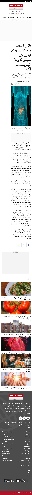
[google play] (10, 481)
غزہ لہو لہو (27, 437)
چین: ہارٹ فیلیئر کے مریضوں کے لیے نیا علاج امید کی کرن (16, 353)
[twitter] (23, 245)
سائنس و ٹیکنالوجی (25, 465)
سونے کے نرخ (27, 458)
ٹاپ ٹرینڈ (27, 451)
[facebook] (28, 245)
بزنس (28, 470)
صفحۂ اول (28, 17)
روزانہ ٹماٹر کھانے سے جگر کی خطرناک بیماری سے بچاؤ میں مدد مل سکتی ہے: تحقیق (16, 317)
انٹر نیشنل (27, 442)
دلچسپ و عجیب (26, 453)
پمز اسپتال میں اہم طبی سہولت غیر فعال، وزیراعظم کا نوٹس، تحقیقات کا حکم (17, 335)
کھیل (17, 17)
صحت (28, 456)
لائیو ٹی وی (16, 14)
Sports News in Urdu (8, 437)
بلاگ (28, 468)
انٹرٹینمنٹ (27, 446)
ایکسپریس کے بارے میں (27, 425)
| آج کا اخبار (21, 14)
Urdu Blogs (5, 451)
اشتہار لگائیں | (11, 14)
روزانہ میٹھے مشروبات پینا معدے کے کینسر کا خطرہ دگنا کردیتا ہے (16, 370)
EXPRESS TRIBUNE (5, 1)
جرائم (28, 475)
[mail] (13, 245)
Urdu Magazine (7, 449)
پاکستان (3, 17)
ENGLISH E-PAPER (24, 1)
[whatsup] (18, 245)
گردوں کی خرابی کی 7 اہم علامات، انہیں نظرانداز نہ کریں (17, 388)
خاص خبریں (10, 17)
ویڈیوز (28, 473)
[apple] (22, 481)
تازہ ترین (22, 17)
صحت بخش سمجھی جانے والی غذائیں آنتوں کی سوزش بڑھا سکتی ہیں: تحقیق (16, 299)
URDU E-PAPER (14, 1)
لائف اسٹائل (27, 449)
